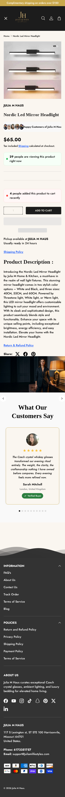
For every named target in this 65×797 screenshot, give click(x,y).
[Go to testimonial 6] (34, 511)
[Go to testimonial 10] (45, 511)
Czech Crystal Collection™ (24, 77)
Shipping (23, 146)
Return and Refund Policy (20, 629)
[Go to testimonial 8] (39, 511)
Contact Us (10, 587)
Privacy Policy (12, 637)
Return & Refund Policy (19, 345)
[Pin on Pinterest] (33, 354)
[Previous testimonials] (3, 398)
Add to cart (43, 210)
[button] (32, 221)
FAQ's (7, 573)
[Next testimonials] (62, 398)
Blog (6, 609)
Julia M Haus (18, 788)
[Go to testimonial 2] (22, 511)
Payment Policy (13, 651)
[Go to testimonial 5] (31, 511)
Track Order (11, 594)
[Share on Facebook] (25, 354)
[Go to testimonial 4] (28, 511)
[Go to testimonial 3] (25, 511)
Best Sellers (14, 104)
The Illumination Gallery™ (24, 64)
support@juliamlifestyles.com (31, 754)
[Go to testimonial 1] (19, 511)
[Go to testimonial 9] (42, 511)
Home (10, 25)
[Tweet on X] (17, 354)
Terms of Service (14, 602)
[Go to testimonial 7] (37, 511)
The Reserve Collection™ (23, 90)
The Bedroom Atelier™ (21, 51)
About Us (9, 580)
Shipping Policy (13, 252)
